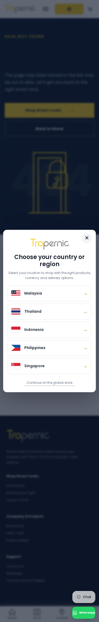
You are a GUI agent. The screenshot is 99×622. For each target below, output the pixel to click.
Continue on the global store (49, 382)
